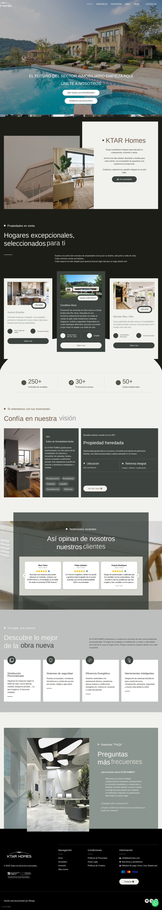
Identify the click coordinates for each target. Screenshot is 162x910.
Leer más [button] (81, 586)
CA (3, 907)
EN (6, 907)
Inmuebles (101, 4)
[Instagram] (151, 901)
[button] (25, 575)
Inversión (116, 4)
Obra (128, 4)
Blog (136, 4)
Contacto (151, 4)
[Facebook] (147, 901)
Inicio (90, 4)
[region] (31, 886)
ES (9, 907)
